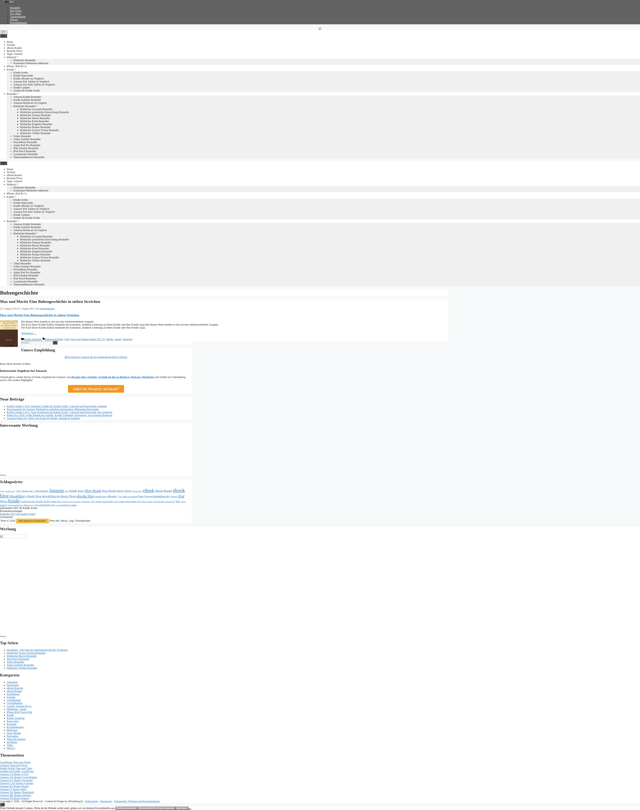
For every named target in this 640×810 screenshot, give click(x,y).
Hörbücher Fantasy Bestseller (35, 115)
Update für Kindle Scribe (26, 90)
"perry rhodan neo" (7, 491)
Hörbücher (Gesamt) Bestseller (36, 109)
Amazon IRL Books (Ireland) (15, 795)
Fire (120, 496)
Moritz (109, 339)
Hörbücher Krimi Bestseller (34, 121)
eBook (148, 490)
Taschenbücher (18, 16)
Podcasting (12, 736)
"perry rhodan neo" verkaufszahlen (32, 491)
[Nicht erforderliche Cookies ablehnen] (189, 809)
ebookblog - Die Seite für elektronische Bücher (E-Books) (37, 650)
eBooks (14, 19)
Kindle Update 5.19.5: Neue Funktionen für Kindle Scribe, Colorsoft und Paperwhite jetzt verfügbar (59, 412)
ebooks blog (85, 496)
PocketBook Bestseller (25, 142)
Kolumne (11, 724)
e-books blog (137, 491)
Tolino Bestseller (22, 136)
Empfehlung (13, 694)
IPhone (4, 501)
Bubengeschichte (54, 339)
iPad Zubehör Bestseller (25, 148)
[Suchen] (55, 343)
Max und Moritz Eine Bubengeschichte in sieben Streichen (50, 301)
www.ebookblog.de (44, 505)
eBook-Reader (14, 47)
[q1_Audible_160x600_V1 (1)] (13, 537)
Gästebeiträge (14, 700)
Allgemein (12, 682)
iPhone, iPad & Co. (17, 66)
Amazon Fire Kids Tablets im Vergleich (34, 84)
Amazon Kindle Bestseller (27, 96)
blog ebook (93, 491)
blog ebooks (109, 490)
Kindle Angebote (33, 339)
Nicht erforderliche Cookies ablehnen (156, 808)
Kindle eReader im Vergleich (28, 78)
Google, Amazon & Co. (19, 706)
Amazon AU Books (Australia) (16, 780)
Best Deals (15, 10)
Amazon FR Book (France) (14, 798)
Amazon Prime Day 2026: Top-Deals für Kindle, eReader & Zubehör (43, 418)
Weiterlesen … (29, 333)
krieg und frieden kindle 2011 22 (88, 339)
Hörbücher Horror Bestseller (35, 118)
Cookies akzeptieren (126, 808)
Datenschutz (91, 801)
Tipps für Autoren (16, 739)
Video (10, 745)
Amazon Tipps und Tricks (13, 765)
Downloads (13, 685)
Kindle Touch (56, 501)
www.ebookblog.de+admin (66, 505)
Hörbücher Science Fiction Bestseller (39, 130)
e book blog (33, 496)
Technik (11, 44)
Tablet (178, 501)
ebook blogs (68, 496)
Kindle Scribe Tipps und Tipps (16, 768)
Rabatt (144, 502)
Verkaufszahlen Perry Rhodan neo (20, 505)
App (66, 491)
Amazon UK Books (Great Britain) (18, 777)
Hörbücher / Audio (16, 709)
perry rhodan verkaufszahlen (102, 501)
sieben (118, 339)
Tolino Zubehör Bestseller (27, 139)
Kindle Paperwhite (23, 75)
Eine (66, 339)
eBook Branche (15, 688)
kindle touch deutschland (72, 502)
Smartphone (170, 502)
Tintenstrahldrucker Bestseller (28, 157)
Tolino (183, 502)
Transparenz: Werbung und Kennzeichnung (137, 801)
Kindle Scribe (43, 501)
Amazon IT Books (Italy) (13, 789)
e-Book (127, 490)
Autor (81, 490)
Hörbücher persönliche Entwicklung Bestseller (44, 112)
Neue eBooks (14, 733)
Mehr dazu (182, 808)
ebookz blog (100, 496)
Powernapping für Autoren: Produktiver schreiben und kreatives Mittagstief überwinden (53, 409)
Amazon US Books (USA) (14, 774)
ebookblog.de (51, 496)
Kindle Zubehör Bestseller (27, 99)
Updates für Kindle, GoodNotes (17, 771)
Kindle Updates (21, 87)
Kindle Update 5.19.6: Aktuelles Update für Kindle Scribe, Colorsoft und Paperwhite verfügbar (57, 406)
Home (10, 41)
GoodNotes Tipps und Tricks (15, 762)
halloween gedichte (130, 497)
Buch (120, 490)
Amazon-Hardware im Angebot (30, 102)
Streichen (127, 339)
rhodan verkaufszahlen (156, 502)
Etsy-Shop (15, 13)
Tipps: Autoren (14, 53)
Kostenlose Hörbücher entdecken (30, 63)
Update (3, 505)
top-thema (12, 742)
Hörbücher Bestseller (24, 60)
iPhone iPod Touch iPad (19, 712)
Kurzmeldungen (18, 22)
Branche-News (14, 50)
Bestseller (15, 7)
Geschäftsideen (15, 703)
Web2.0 (11, 748)
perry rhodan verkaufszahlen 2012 (127, 501)
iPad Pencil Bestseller (24, 151)
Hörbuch (11, 57)
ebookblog (17, 496)
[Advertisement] (28, 452)
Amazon (56, 490)
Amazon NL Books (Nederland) (17, 792)
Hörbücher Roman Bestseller (35, 127)
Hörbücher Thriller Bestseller (35, 133)
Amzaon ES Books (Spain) (14, 786)
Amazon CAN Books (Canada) (16, 783)
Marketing (86, 502)
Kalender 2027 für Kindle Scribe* (18, 514)
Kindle (10, 69)
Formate (11, 697)
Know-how (13, 721)
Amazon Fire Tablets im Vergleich (31, 81)
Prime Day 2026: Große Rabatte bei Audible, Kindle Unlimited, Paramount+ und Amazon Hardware (59, 415)
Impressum (106, 801)
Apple (73, 490)
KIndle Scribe (20, 72)
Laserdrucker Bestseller (25, 154)
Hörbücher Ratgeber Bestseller (36, 124)
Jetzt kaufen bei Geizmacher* (32, 521)
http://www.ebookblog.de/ (154, 496)
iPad (181, 496)
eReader (112, 496)
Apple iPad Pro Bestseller (26, 145)
